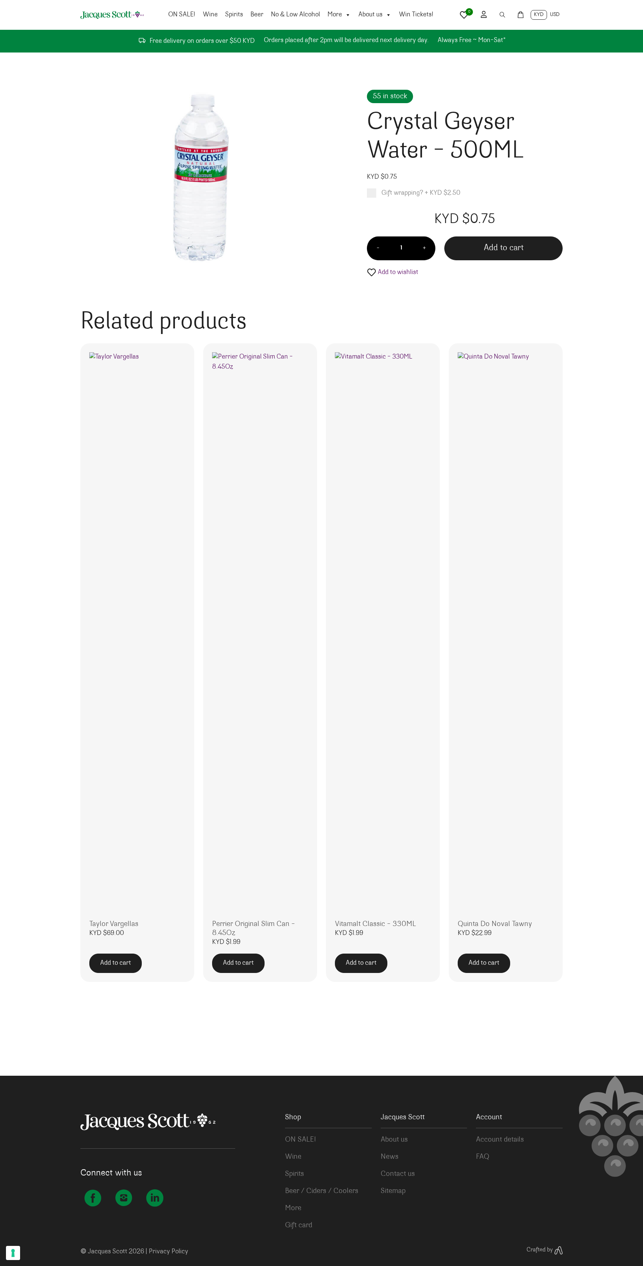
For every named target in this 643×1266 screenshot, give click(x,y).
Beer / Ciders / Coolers (321, 1191)
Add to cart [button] (115, 963)
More (334, 15)
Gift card (298, 1225)
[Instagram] (123, 1198)
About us (370, 15)
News (390, 1157)
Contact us (398, 1174)
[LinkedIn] (154, 1198)
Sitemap (393, 1191)
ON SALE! (181, 15)
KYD (539, 15)
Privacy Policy (168, 1251)
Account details (500, 1139)
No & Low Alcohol (295, 15)
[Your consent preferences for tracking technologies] (13, 1253)
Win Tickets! (416, 15)
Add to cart (504, 248)
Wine (210, 15)
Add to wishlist (397, 272)
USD (555, 15)
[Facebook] (92, 1198)
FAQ (482, 1157)
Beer (256, 15)
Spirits (234, 15)
